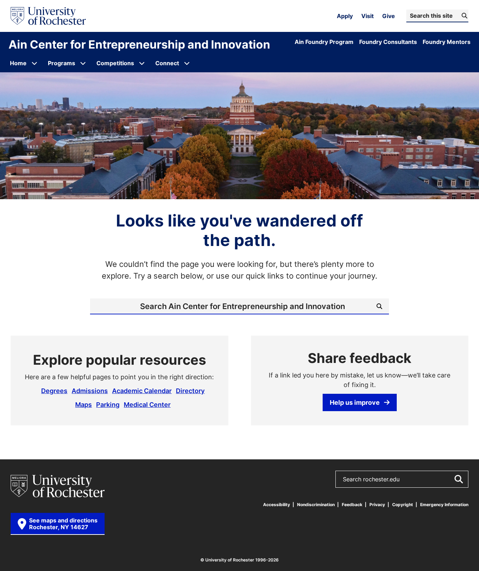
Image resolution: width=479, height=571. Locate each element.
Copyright (402, 505)
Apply (345, 16)
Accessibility (276, 505)
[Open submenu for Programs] (83, 63)
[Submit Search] (458, 479)
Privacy (377, 505)
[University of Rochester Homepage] (48, 16)
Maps (83, 404)
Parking (107, 404)
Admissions (90, 390)
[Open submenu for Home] (34, 63)
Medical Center (147, 404)
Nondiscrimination (316, 505)
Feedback (352, 505)
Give (388, 16)
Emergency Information (444, 505)
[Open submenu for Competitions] (141, 63)
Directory (190, 390)
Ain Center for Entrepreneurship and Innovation (139, 44)
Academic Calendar (142, 390)
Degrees (54, 390)
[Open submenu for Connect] (186, 63)
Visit (367, 16)
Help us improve (355, 402)
